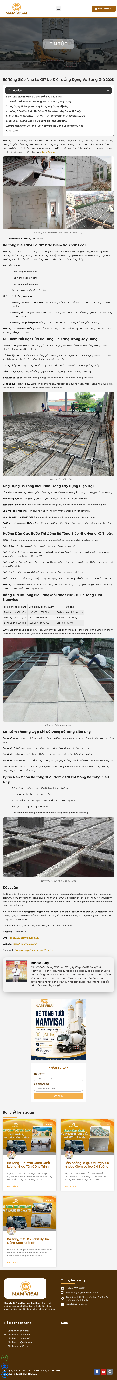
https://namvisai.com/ (25, 944)
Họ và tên (39, 1074)
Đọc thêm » (12, 1186)
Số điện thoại (41, 1084)
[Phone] (4, 1358)
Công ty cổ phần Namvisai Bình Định (34, 950)
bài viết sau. (48, 152)
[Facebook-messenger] (110, 1372)
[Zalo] (4, 1366)
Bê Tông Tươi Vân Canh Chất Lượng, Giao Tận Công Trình (28, 1165)
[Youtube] (103, 1372)
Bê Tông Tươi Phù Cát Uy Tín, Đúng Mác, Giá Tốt (28, 1241)
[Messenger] (4, 1375)
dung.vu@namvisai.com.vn (24, 937)
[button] (58, 8)
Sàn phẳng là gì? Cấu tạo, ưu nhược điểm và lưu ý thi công (87, 1165)
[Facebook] (97, 1372)
